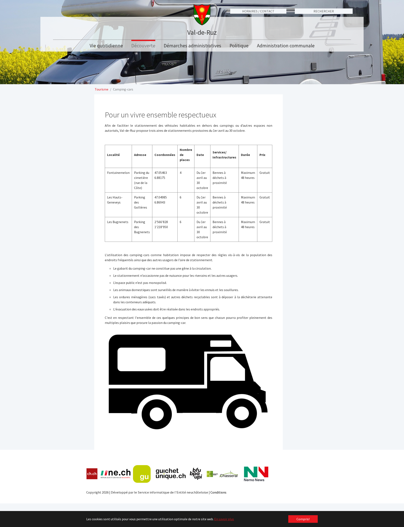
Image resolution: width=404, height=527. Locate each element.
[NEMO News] (256, 474)
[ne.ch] (115, 474)
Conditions (218, 492)
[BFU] (196, 474)
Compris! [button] (303, 519)
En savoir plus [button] (224, 519)
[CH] (92, 474)
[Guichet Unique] (159, 474)
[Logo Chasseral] (222, 474)
